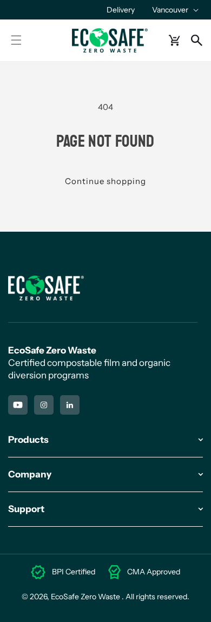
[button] (174, 9)
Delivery (121, 10)
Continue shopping (105, 181)
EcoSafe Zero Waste (85, 596)
